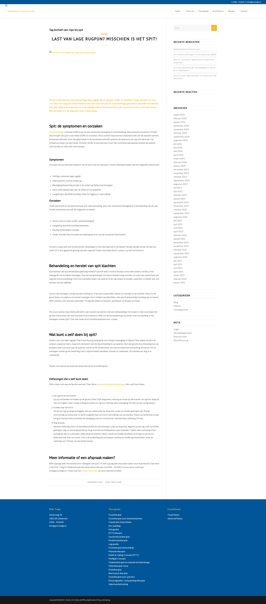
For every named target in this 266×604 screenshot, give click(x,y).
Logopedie (113, 544)
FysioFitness (174, 514)
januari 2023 (179, 198)
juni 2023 (178, 191)
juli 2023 (178, 187)
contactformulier (89, 470)
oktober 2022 (180, 209)
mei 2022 (178, 227)
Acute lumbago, (56, 132)
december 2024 (181, 125)
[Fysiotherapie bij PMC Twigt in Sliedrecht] (20, 11)
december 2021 (181, 242)
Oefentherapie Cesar (118, 565)
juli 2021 (178, 260)
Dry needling (114, 525)
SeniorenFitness (175, 518)
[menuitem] (178, 11)
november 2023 (181, 173)
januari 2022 (179, 238)
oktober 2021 (180, 249)
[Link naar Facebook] (254, 11)
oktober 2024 (180, 133)
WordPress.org (181, 340)
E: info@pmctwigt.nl (253, 2)
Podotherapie (115, 569)
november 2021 (181, 246)
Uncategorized (181, 309)
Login (176, 329)
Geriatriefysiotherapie (119, 536)
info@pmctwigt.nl (57, 525)
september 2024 (181, 136)
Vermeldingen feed (182, 333)
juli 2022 (178, 220)
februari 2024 (180, 162)
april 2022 (178, 231)
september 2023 (181, 180)
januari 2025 (179, 122)
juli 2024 (178, 144)
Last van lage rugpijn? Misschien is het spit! (104, 38)
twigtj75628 (115, 482)
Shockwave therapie (118, 573)
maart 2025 (179, 114)
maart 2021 (179, 275)
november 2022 (181, 205)
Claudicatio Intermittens (120, 522)
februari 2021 (180, 279)
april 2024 (178, 154)
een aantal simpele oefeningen (111, 384)
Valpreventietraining (118, 584)
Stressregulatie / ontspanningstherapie (126, 580)
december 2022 (181, 202)
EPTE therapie (115, 533)
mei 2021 (178, 267)
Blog (176, 302)
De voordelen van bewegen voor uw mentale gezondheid (195, 54)
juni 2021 (178, 264)
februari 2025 (180, 118)
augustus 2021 (180, 257)
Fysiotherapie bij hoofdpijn (121, 547)
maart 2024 (179, 158)
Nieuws (104, 34)
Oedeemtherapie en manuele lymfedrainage (129, 562)
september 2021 (181, 253)
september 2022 (181, 213)
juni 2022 (178, 224)
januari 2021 (179, 282)
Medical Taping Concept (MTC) (123, 555)
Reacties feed (180, 336)
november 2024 (181, 129)
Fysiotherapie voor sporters (121, 576)
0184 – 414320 (56, 522)
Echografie (113, 529)
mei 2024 (178, 151)
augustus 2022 (180, 217)
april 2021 (178, 271)
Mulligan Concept (117, 558)
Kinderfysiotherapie (117, 540)
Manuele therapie (116, 551)
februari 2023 (180, 195)
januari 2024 (179, 165)
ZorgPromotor (91, 600)
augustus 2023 (180, 184)
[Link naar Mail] (259, 11)
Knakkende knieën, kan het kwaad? (187, 49)
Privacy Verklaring (103, 600)
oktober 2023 (180, 176)
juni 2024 (178, 147)
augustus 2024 (180, 140)
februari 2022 (180, 235)
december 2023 (181, 169)
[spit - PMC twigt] (104, 73)
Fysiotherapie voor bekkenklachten (125, 518)
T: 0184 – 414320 (237, 2)
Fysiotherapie (115, 514)
